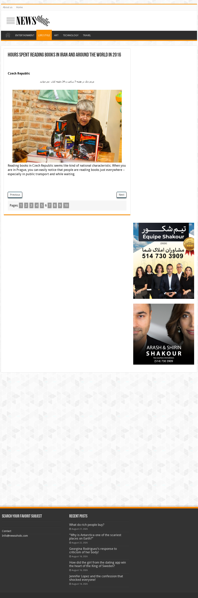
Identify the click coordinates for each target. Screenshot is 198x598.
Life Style (44, 35)
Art (56, 35)
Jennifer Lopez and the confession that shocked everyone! (96, 578)
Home (19, 7)
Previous (15, 194)
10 (66, 205)
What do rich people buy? (86, 525)
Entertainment (24, 35)
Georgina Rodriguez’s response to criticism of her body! (93, 550)
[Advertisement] (53, 65)
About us (7, 7)
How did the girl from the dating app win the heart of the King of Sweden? (97, 564)
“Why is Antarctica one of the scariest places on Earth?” (95, 536)
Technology (71, 35)
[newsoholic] (28, 20)
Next (121, 194)
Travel (87, 35)
